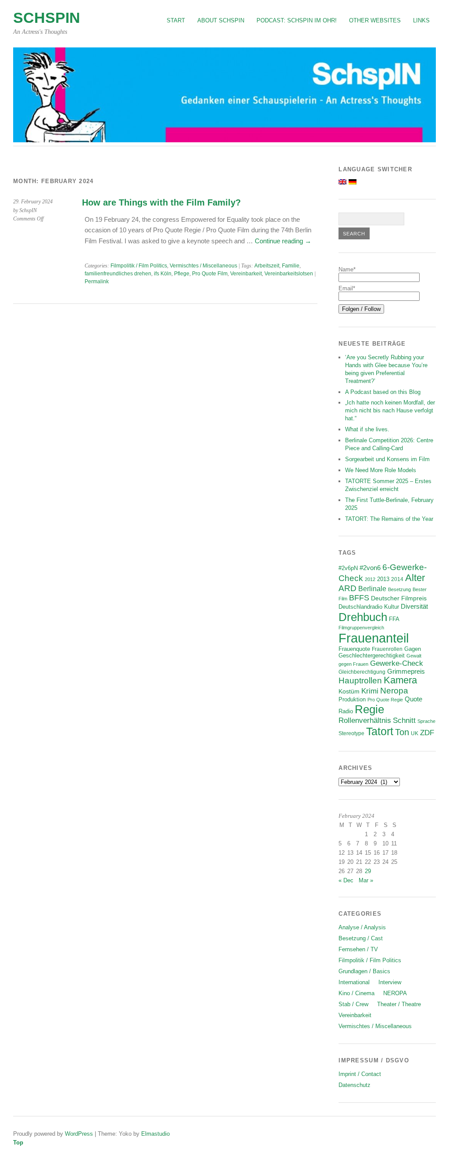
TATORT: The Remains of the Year (389, 519)
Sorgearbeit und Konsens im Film (387, 459)
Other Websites (375, 20)
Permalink (97, 281)
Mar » (366, 880)
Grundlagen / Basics (364, 971)
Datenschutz (355, 1085)
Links (421, 20)
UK (414, 733)
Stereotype (351, 733)
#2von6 (370, 567)
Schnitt (404, 720)
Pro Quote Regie (385, 699)
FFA (394, 619)
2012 (370, 579)
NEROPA (395, 993)
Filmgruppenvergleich (361, 627)
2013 (383, 579)
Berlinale (372, 588)
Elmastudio (155, 1133)
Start (176, 20)
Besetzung (399, 589)
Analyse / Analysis (362, 927)
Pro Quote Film (210, 274)
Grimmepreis (406, 671)
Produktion (352, 700)
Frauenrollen (387, 649)
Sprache (426, 721)
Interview (389, 982)
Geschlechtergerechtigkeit (372, 655)
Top (18, 1142)
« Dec (346, 880)
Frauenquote (354, 649)
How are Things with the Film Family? (161, 202)
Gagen (412, 649)
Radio (346, 711)
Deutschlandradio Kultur (369, 607)
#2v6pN (348, 568)
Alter (415, 577)
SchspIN (46, 18)
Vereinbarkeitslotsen (288, 274)
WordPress (79, 1133)
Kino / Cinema (356, 993)
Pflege (181, 274)
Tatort (379, 731)
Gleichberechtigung (362, 672)
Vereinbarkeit (246, 274)
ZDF (427, 733)
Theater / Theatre (399, 1004)
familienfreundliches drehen (118, 274)
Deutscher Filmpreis (399, 598)
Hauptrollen (360, 680)
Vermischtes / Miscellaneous (203, 266)
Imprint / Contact (360, 1074)
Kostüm (349, 691)
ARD (347, 588)
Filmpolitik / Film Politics (138, 266)
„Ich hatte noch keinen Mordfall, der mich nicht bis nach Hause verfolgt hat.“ (390, 410)
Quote (413, 699)
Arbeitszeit (266, 266)
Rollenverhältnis (365, 720)
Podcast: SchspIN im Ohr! (297, 20)
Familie (290, 266)
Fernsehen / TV (358, 949)
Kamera (400, 680)
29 (368, 871)
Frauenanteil (374, 638)
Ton (402, 732)
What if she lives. (367, 429)
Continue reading (283, 241)
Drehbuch (363, 617)
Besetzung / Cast (361, 938)
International (354, 982)
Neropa (394, 690)
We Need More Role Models (380, 470)
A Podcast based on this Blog (382, 392)
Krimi (369, 691)
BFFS (359, 597)
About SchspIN (220, 20)
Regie (369, 709)
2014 (397, 579)
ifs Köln (162, 274)
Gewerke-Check (396, 663)
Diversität (414, 606)
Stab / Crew (353, 1004)
